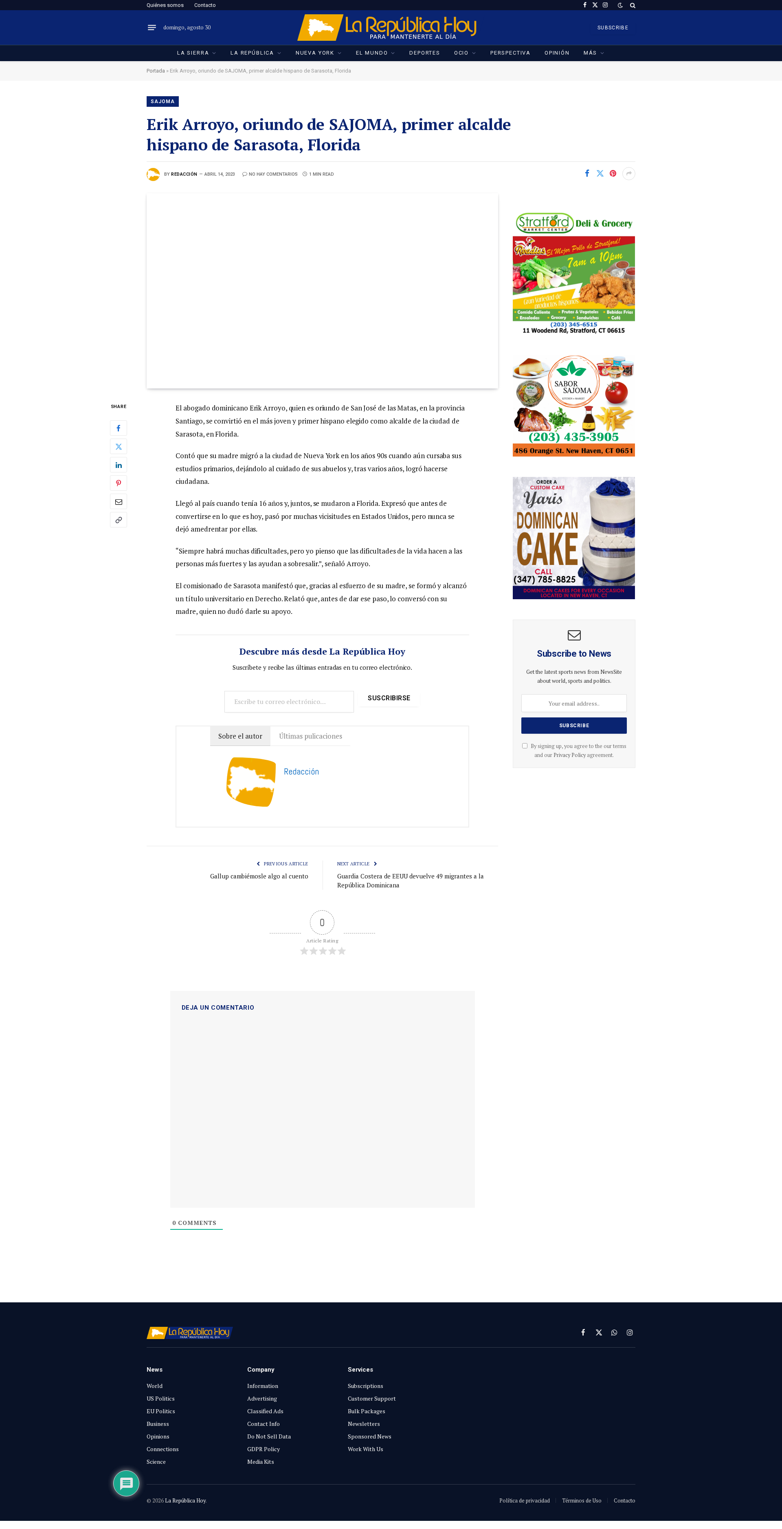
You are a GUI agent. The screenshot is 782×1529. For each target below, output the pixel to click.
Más (590, 53)
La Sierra (193, 53)
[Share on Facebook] (587, 173)
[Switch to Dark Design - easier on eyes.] (620, 5)
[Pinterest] (118, 483)
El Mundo (372, 53)
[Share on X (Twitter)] (600, 173)
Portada (156, 71)
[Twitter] (118, 447)
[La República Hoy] (391, 27)
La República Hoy (185, 1500)
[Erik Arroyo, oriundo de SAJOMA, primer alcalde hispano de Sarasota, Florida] (322, 290)
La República (252, 53)
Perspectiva (510, 53)
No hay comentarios (273, 174)
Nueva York (315, 53)
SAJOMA (163, 101)
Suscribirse (389, 698)
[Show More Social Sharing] (628, 173)
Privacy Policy (570, 755)
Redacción (184, 174)
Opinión (557, 53)
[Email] (118, 502)
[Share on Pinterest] (613, 173)
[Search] (631, 5)
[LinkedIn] (118, 465)
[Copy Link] (118, 520)
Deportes (424, 53)
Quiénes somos (165, 5)
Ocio (461, 53)
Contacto (205, 5)
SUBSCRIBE (612, 28)
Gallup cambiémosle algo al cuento (259, 876)
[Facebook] (118, 428)
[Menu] (152, 28)
